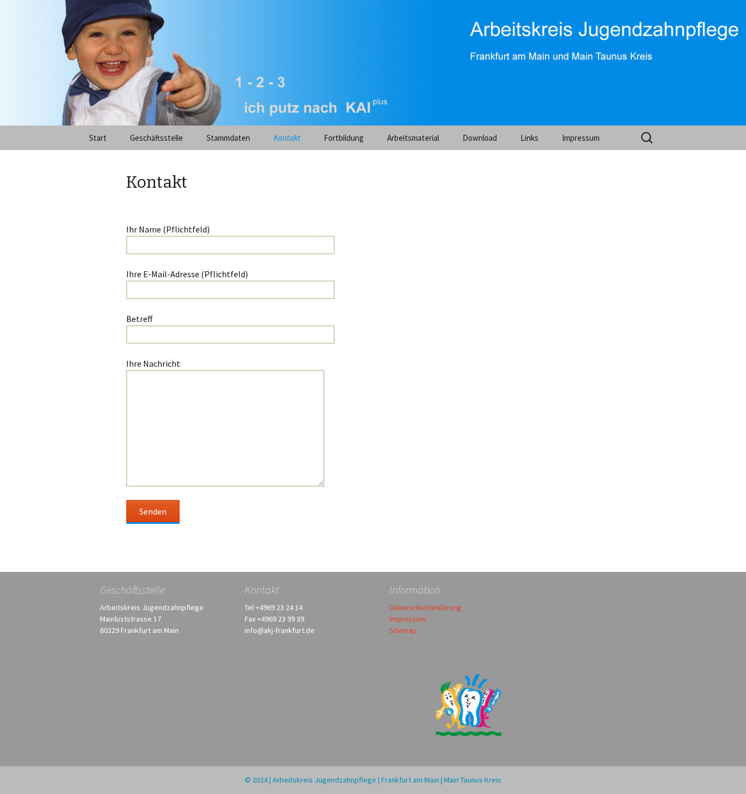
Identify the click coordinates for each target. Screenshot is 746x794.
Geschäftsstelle (156, 138)
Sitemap (403, 630)
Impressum (581, 138)
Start (97, 138)
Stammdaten (228, 138)
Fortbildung (344, 138)
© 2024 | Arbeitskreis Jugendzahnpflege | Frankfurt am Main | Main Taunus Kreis (373, 780)
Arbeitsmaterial (413, 138)
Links (529, 138)
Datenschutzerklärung (425, 607)
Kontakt (287, 138)
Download (480, 138)
